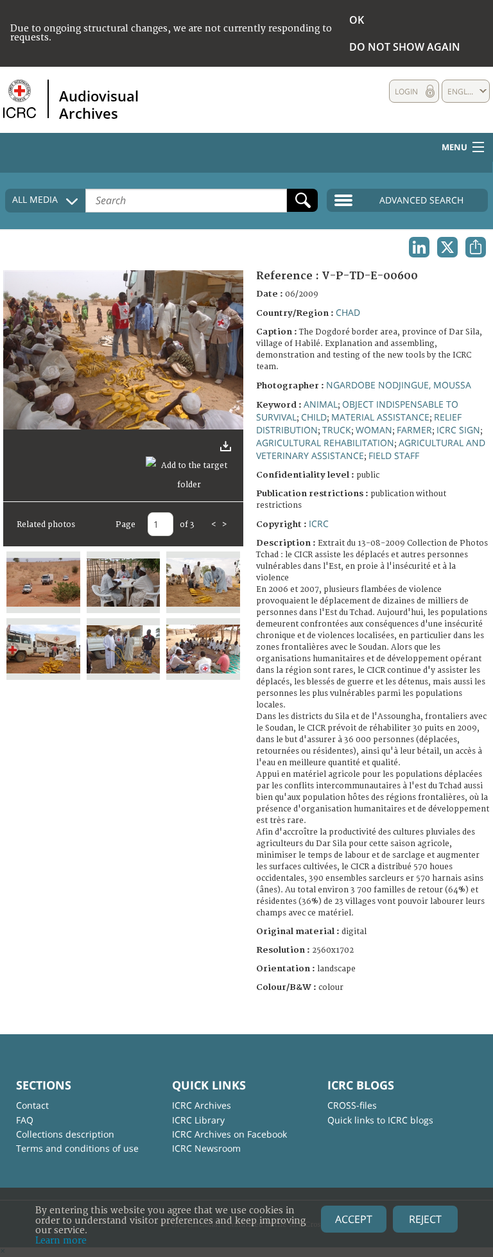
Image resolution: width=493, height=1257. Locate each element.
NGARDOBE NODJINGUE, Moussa (398, 385)
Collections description (65, 1134)
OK (356, 20)
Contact (32, 1105)
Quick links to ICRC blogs (380, 1120)
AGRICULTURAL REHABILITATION (325, 443)
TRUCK (336, 430)
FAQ (24, 1120)
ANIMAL (321, 404)
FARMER (414, 430)
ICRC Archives (201, 1105)
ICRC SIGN (458, 430)
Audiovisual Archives (99, 104)
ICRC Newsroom (206, 1148)
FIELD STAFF (393, 455)
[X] (447, 247)
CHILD (314, 417)
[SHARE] (475, 247)
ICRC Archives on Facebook (229, 1134)
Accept (353, 1219)
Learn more (61, 1240)
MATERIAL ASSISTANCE (380, 417)
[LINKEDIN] (419, 247)
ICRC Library (198, 1120)
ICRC (319, 523)
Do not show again (404, 47)
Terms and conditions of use (77, 1148)
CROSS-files (352, 1105)
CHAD (348, 312)
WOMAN (374, 430)
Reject (425, 1219)
